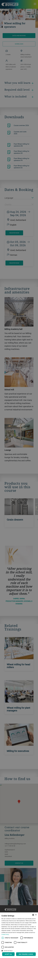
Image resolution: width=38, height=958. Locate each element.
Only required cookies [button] (26, 954)
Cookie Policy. (5, 934)
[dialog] (19, 935)
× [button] (36, 915)
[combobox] (33, 915)
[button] (19, 950)
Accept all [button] (8, 954)
